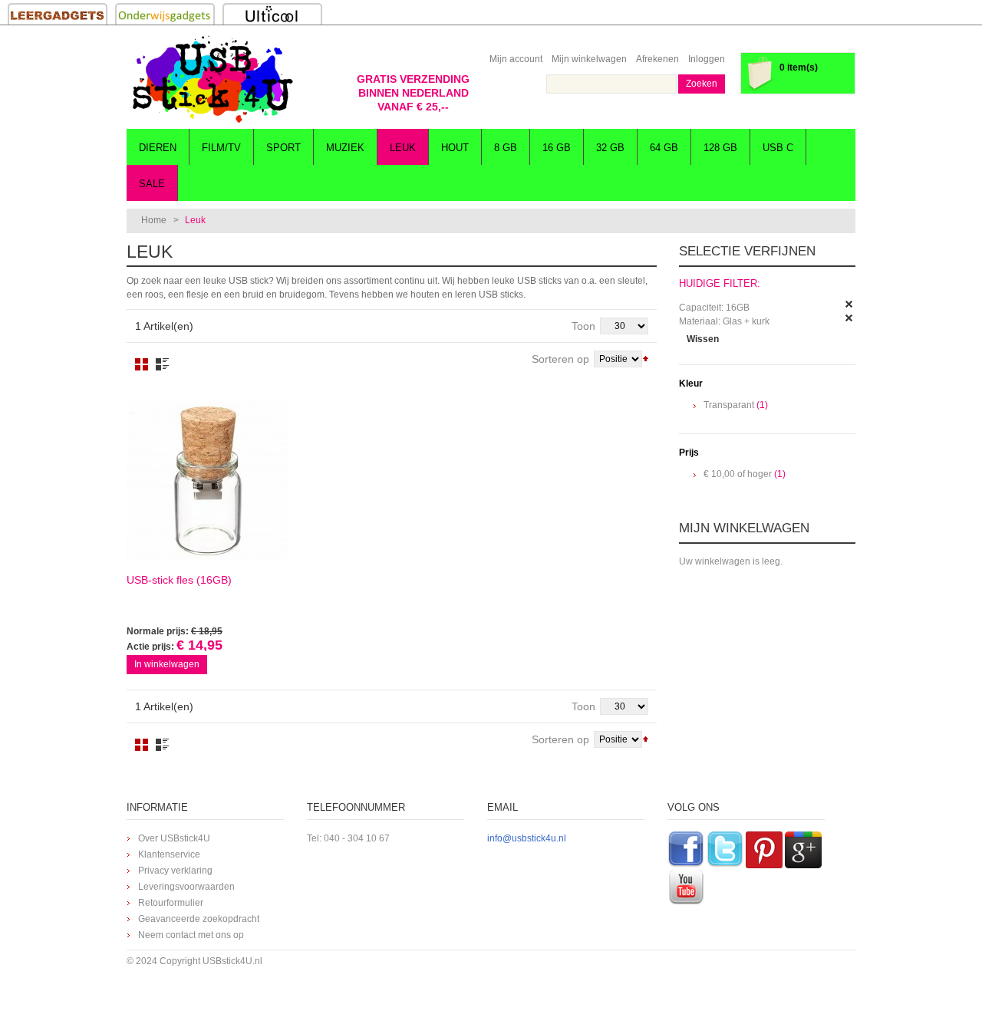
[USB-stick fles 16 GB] (207, 480)
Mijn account (515, 59)
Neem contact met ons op (191, 935)
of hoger (738, 474)
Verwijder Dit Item (849, 304)
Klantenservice (169, 854)
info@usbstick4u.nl (526, 838)
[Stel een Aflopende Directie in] (645, 357)
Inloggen (706, 59)
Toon (583, 326)
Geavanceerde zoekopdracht (198, 919)
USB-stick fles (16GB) (179, 580)
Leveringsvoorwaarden (186, 886)
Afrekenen (657, 59)
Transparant (729, 405)
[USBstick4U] (211, 79)
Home (153, 220)
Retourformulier (170, 902)
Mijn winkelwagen (589, 59)
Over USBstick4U (174, 838)
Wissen (703, 339)
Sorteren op (560, 359)
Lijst (162, 364)
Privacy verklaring (175, 870)
